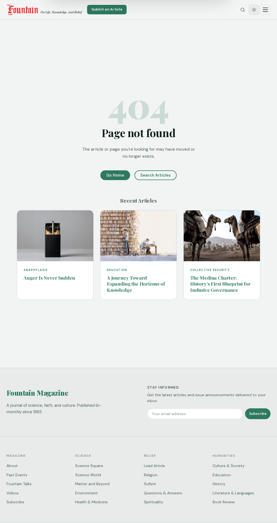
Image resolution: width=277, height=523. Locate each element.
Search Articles (155, 175)
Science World (88, 474)
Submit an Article (106, 9)
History (219, 483)
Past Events (16, 474)
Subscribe (257, 413)
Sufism (150, 483)
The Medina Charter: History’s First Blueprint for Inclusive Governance (220, 283)
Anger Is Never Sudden (49, 277)
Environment (86, 493)
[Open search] (243, 10)
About (12, 465)
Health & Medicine (91, 501)
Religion (150, 474)
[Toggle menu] (265, 10)
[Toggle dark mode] (254, 10)
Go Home (115, 175)
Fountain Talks (19, 483)
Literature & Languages (233, 493)
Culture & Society (229, 465)
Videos (12, 493)
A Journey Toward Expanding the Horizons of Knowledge (136, 283)
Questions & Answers (163, 493)
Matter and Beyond (92, 483)
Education (222, 474)
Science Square (89, 465)
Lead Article (154, 465)
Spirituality (153, 501)
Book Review (224, 501)
